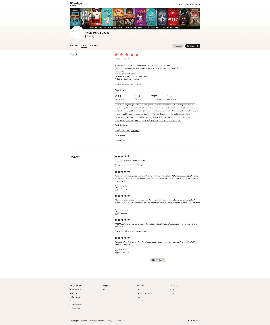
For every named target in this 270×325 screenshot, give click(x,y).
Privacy (109, 321)
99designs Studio (76, 304)
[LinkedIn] (194, 321)
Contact (173, 293)
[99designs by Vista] (76, 4)
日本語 (124, 321)
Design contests (75, 289)
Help (104, 289)
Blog (138, 297)
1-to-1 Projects (74, 293)
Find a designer (75, 297)
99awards (140, 301)
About (172, 289)
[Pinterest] (197, 321)
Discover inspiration (76, 301)
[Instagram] (199, 321)
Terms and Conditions (97, 321)
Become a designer (143, 293)
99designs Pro (75, 308)
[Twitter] (191, 321)
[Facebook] (188, 321)
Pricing (139, 289)
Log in (197, 4)
